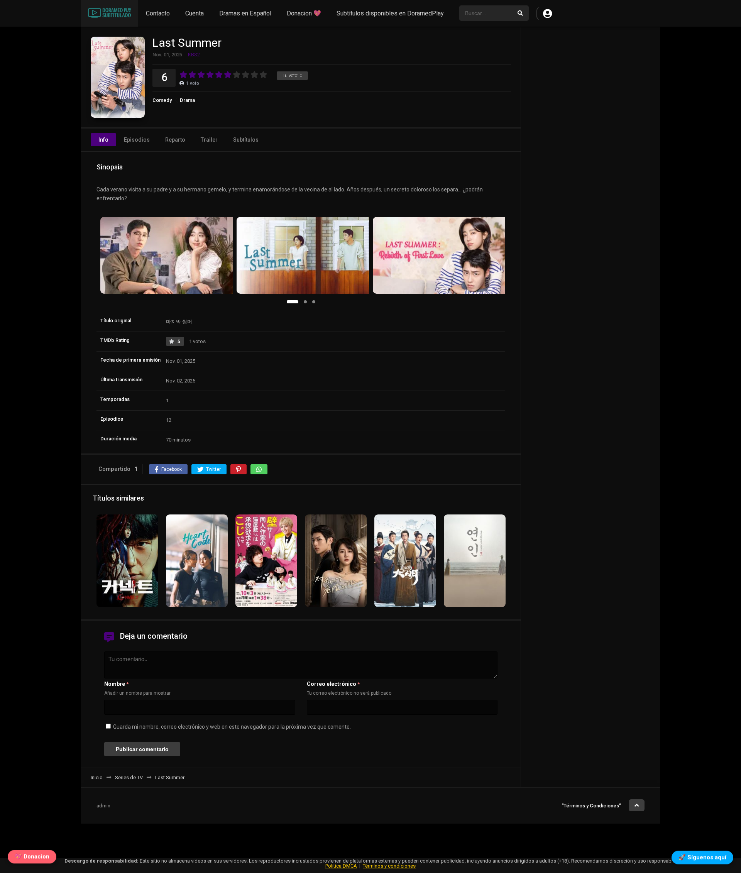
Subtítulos (246, 140)
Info (103, 140)
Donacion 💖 (304, 13)
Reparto (175, 140)
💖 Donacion (32, 858)
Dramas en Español (245, 13)
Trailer (209, 140)
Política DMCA (341, 866)
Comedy (162, 100)
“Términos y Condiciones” (591, 806)
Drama (187, 100)
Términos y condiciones (389, 866)
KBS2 (194, 55)
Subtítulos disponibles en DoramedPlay (390, 13)
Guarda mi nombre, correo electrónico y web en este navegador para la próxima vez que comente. (232, 727)
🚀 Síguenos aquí (702, 856)
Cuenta (194, 13)
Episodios (137, 140)
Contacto (158, 13)
